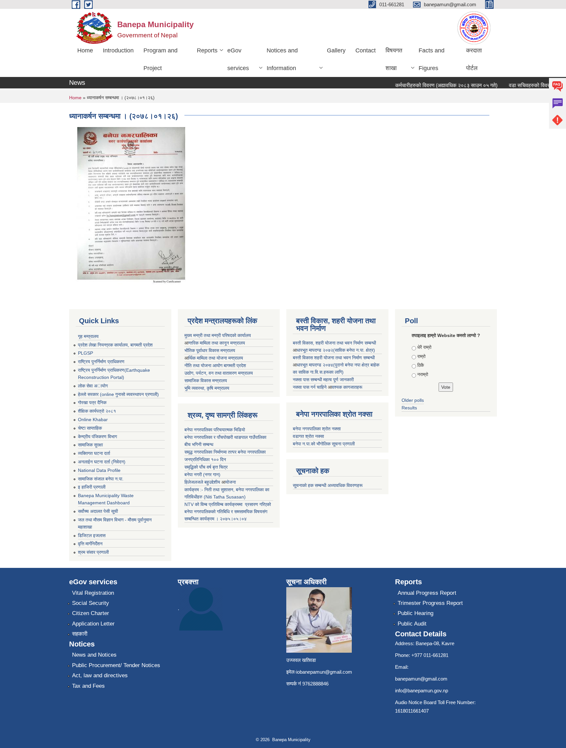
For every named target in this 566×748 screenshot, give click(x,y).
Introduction (118, 50)
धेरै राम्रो (424, 347)
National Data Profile (99, 470)
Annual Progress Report (427, 593)
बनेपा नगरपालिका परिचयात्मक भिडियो (214, 429)
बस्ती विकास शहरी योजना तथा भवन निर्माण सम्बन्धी (334, 357)
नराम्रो (422, 374)
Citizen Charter (90, 613)
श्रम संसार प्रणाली (93, 552)
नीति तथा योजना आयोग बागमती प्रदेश (215, 365)
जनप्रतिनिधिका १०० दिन (205, 459)
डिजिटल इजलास (91, 535)
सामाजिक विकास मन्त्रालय (205, 380)
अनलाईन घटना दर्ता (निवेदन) (101, 461)
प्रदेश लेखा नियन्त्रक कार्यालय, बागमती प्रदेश (115, 344)
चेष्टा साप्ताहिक (90, 428)
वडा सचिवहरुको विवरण (523, 85)
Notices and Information (282, 59)
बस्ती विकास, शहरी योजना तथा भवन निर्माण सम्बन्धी (334, 343)
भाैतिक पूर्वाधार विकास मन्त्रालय (209, 350)
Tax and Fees (88, 686)
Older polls (413, 400)
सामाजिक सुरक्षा (90, 444)
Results (409, 407)
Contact (365, 50)
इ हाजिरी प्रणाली (91, 487)
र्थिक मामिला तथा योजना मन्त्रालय (215, 358)
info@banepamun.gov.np (421, 690)
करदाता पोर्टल (474, 59)
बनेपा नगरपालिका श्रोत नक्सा (317, 428)
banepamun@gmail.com (421, 679)
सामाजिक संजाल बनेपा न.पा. (100, 478)
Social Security (90, 603)
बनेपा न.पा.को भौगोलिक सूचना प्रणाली (324, 443)
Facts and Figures (431, 59)
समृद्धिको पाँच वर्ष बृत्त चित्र (206, 467)
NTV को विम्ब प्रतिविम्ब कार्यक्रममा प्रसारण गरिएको (227, 504)
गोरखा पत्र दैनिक (92, 402)
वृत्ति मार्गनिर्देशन (90, 543)
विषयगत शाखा (394, 59)
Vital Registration (93, 593)
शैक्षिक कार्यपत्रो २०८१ (97, 411)
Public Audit (412, 624)
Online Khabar (93, 419)
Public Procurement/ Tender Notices (116, 665)
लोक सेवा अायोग (93, 385)
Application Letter (93, 624)
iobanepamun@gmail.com (324, 672)
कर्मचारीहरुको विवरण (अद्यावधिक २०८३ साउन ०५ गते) (438, 85)
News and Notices (94, 655)
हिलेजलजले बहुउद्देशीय (202, 482)
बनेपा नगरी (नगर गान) (202, 474)
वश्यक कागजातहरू (347, 387)
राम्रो (421, 356)
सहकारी (79, 634)
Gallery (336, 50)
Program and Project (160, 59)
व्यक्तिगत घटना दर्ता (94, 453)
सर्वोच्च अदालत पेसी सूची (98, 511)
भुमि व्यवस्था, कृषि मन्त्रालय (206, 388)
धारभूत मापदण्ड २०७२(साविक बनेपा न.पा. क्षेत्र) (336, 350)
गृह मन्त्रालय (88, 336)
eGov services (238, 59)
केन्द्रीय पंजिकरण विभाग (97, 436)
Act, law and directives (100, 675)
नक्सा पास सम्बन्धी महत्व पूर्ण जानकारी (323, 379)
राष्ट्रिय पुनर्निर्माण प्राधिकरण (101, 361)
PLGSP (85, 353)
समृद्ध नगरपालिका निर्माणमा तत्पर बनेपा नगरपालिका (225, 452)
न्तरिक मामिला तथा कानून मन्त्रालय (216, 343)
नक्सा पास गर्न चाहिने (310, 387)
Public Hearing (415, 613)
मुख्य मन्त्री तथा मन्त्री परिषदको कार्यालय (217, 335)
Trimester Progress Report (430, 603)
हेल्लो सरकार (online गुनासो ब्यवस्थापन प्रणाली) (118, 394)
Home (85, 50)
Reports (207, 50)
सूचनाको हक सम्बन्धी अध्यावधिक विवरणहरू (328, 485)
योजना (230, 482)
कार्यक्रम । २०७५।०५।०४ (223, 518)
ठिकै (420, 365)
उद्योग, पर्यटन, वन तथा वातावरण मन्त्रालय (218, 373)
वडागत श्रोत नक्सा (308, 436)
